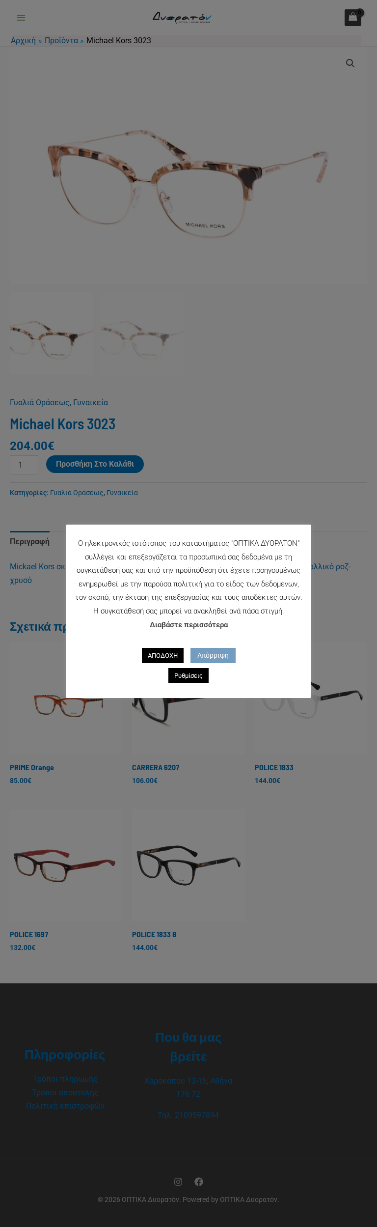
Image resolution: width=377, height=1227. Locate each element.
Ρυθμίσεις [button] (188, 675)
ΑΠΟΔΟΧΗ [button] (163, 655)
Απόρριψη (213, 655)
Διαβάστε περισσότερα (189, 624)
